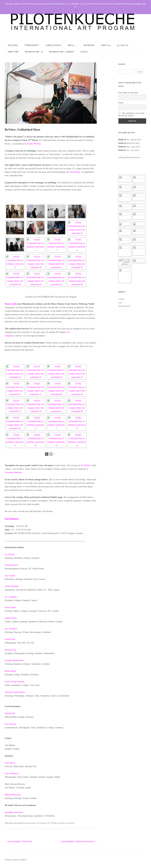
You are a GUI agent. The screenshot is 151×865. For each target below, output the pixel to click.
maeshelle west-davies (14, 812)
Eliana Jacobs (10, 607)
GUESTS (84, 52)
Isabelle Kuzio (11, 618)
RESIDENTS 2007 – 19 (34, 52)
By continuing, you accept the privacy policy (131, 114)
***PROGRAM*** (31, 45)
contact (121, 299)
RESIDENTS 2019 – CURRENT (61, 52)
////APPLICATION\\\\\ (53, 45)
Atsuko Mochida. (34, 144)
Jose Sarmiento (11, 629)
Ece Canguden (11, 597)
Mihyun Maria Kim (13, 795)
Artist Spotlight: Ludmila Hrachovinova (79, 841)
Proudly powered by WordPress (16, 860)
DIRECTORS (13, 52)
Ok (76, 10)
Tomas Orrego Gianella (14, 682)
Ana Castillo (10, 576)
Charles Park (10, 639)
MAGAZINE (13, 45)
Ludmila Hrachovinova (15, 660)
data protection (124, 306)
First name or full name (128, 93)
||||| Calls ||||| (122, 45)
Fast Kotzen (12, 518)
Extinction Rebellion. (14, 472)
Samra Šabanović (12, 773)
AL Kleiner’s (86, 465)
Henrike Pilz (10, 713)
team (120, 302)
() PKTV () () (106, 45)
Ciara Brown (10, 763)
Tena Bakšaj (75, 172)
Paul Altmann (11, 724)
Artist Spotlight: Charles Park (18, 841)
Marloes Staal (10, 650)
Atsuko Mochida (11, 586)
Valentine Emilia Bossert (15, 692)
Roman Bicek (10, 671)
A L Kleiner (10, 554)
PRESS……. (72, 45)
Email (120, 103)
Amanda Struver (12, 565)
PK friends (89, 45)
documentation (30, 823)
